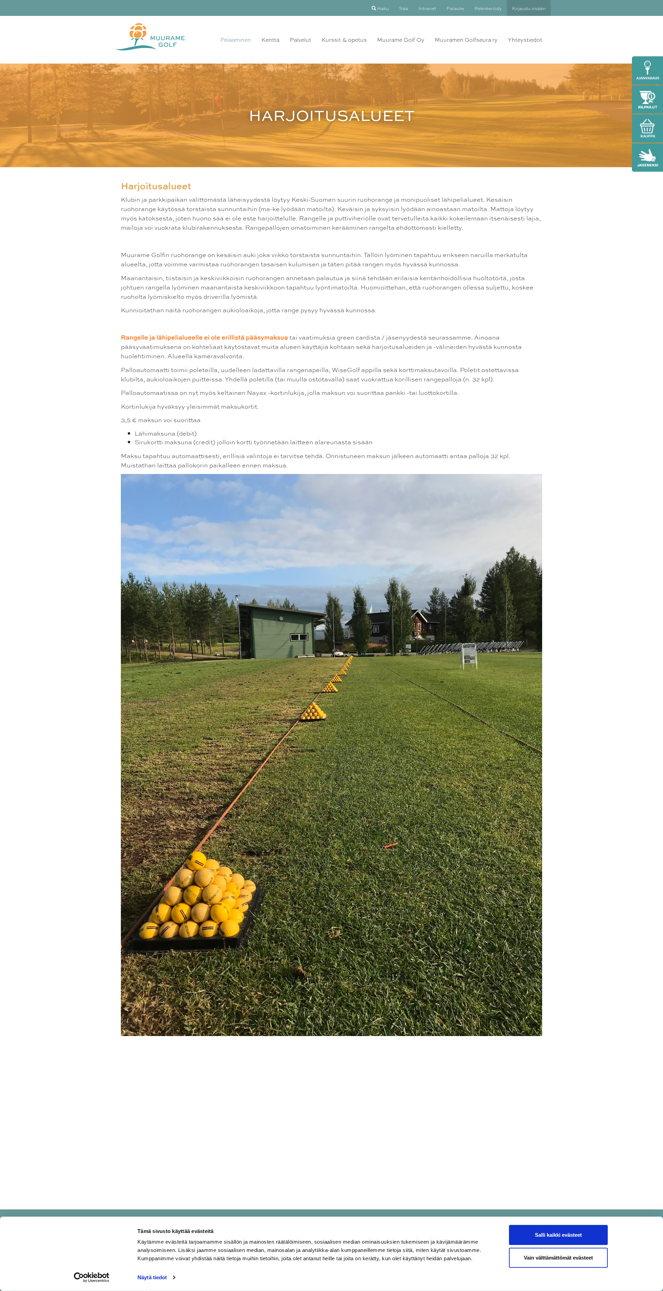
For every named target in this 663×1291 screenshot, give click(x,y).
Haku (382, 8)
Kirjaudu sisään (529, 8)
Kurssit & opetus (344, 40)
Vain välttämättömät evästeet (558, 1257)
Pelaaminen (235, 40)
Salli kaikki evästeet (558, 1235)
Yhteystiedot (525, 40)
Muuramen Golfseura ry (466, 40)
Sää (403, 8)
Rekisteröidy (488, 8)
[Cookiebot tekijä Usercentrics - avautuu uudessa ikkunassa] (91, 1277)
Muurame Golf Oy (400, 40)
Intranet (427, 8)
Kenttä (270, 40)
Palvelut (300, 40)
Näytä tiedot (152, 1277)
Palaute (455, 8)
